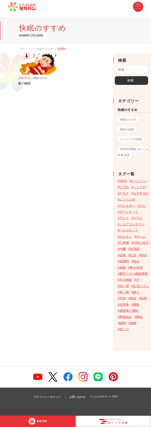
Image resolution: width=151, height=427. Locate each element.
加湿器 (134, 249)
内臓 (123, 249)
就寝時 (124, 261)
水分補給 (126, 280)
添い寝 (124, 286)
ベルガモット (129, 230)
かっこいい (139, 181)
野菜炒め (126, 317)
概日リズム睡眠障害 (134, 273)
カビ (142, 205)
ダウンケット (129, 212)
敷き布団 (136, 267)
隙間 (123, 323)
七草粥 (124, 243)
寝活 (144, 255)
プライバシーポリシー (47, 396)
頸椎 (133, 323)
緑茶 (144, 298)
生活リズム (141, 286)
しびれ (124, 187)
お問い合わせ (77, 396)
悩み (136, 261)
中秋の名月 (141, 243)
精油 (133, 298)
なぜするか (141, 193)
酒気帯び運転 (129, 310)
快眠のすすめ (45, 48)
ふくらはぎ (127, 199)
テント (124, 218)
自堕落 (124, 304)
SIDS (123, 181)
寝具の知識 (127, 129)
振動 (123, 267)
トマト (138, 218)
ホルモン (126, 236)
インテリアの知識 (131, 139)
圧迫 (133, 255)
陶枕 (139, 317)
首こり (124, 329)
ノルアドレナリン (132, 224)
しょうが (139, 187)
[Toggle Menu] (138, 6)
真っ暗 (124, 292)
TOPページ (26, 48)
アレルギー (127, 205)
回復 (123, 255)
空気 (123, 298)
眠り (136, 292)
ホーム (141, 236)
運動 (136, 304)
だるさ (124, 193)
